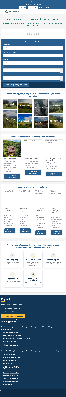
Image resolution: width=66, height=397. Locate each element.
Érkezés (5, 67)
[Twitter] (31, 2)
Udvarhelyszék (25, 105)
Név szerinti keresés (9, 52)
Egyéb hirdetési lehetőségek (12, 357)
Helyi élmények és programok (12, 335)
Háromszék (10, 119)
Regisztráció (33, 7)
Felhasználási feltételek (10, 375)
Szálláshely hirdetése (9, 354)
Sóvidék (40, 122)
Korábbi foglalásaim (9, 341)
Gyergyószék (40, 107)
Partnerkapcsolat (8, 363)
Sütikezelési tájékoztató (10, 381)
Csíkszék (10, 104)
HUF (44, 7)
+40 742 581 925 (8, 311)
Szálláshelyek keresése (10, 332)
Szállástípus (6, 44)
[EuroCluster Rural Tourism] (33, 392)
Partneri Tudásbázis (9, 360)
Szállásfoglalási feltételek (11, 373)
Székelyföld (55, 120)
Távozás (5, 75)
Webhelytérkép (7, 384)
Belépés (23, 7)
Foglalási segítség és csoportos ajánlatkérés (17, 338)
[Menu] (2, 11)
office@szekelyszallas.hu (33, 4)
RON (47, 7)
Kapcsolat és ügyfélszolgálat (14, 316)
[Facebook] (28, 2)
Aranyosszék (25, 120)
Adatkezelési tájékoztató (10, 378)
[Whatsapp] (37, 2)
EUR (40, 7)
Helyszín (5, 59)
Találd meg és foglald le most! (16, 85)
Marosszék (56, 105)
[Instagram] (34, 2)
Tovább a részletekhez (12, 176)
